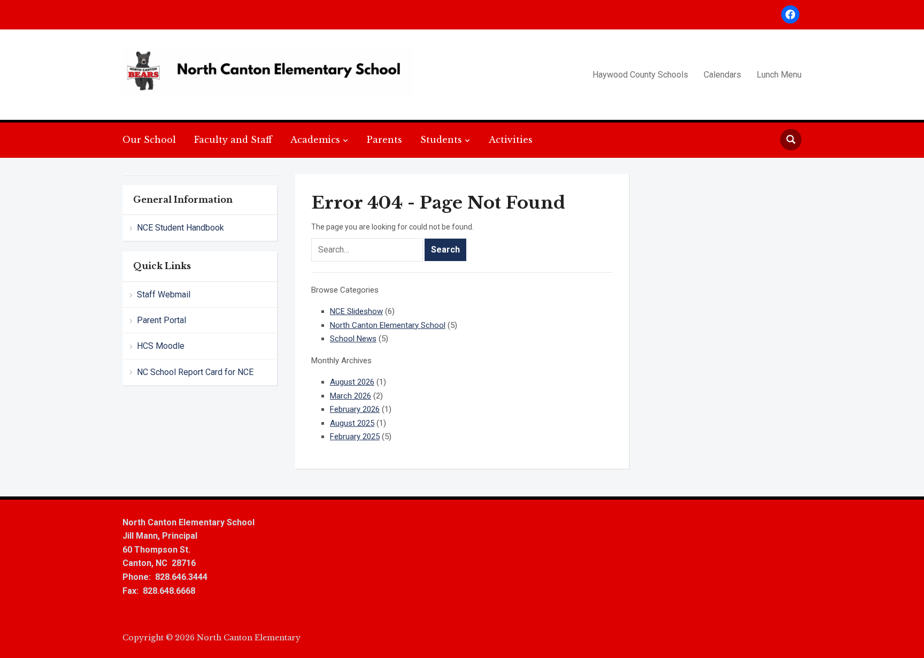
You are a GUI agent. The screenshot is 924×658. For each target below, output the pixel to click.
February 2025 (355, 436)
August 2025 (352, 423)
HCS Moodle (160, 346)
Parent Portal (161, 320)
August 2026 (352, 382)
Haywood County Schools (640, 75)
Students (441, 139)
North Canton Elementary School (387, 325)
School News (353, 338)
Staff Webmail (163, 294)
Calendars (722, 75)
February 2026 (355, 409)
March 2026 (350, 396)
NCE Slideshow (356, 311)
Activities (511, 139)
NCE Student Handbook (180, 228)
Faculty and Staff (233, 139)
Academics (315, 139)
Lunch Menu (779, 75)
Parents (384, 139)
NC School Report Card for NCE (195, 372)
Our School (149, 139)
